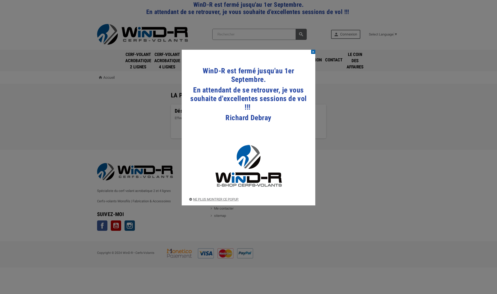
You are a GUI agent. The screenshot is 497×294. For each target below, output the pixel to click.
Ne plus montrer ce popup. (216, 199)
